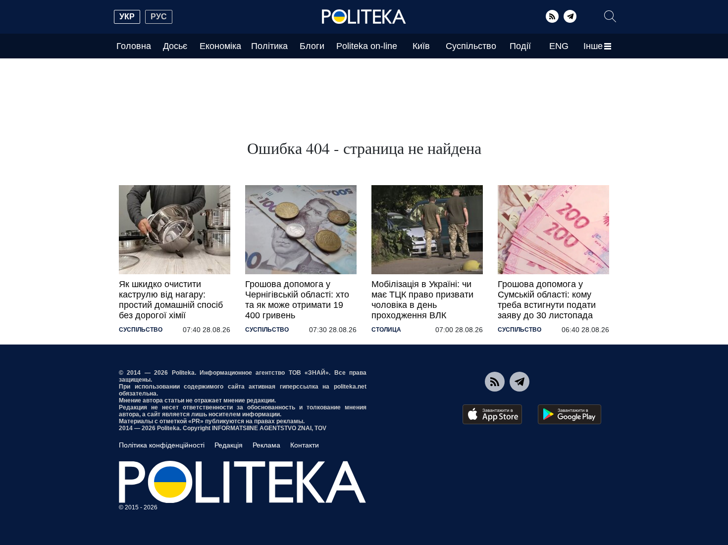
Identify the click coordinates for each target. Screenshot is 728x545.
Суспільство (471, 46)
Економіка (220, 46)
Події (520, 46)
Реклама (266, 445)
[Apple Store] (492, 414)
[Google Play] (569, 414)
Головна (133, 46)
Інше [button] (593, 46)
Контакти (304, 445)
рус (159, 16)
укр (127, 16)
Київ (421, 46)
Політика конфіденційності (162, 445)
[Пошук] (610, 16)
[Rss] (552, 16)
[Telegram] (570, 16)
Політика (269, 46)
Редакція (228, 445)
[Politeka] (364, 16)
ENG (559, 46)
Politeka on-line (366, 46)
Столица (386, 329)
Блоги (312, 46)
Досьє (175, 46)
